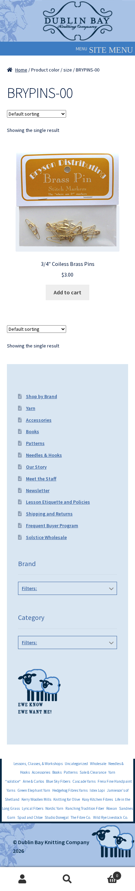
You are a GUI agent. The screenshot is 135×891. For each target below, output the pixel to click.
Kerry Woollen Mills (36, 799)
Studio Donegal (57, 817)
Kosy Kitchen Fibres (97, 799)
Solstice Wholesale (46, 537)
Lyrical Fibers (32, 808)
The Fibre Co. (81, 817)
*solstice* (13, 781)
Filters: (29, 588)
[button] (81, 49)
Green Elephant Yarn (33, 790)
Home (21, 70)
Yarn (30, 408)
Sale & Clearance (93, 772)
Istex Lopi (97, 790)
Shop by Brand (41, 396)
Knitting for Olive (66, 799)
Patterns (35, 443)
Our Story (36, 467)
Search (67, 879)
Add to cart (67, 292)
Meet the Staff (41, 479)
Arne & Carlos (33, 781)
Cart (104, 873)
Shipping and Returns (49, 514)
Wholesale (98, 763)
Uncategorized (76, 763)
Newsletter (38, 490)
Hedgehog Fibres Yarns (70, 790)
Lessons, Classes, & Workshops (38, 763)
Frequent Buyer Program (52, 525)
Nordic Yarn (54, 808)
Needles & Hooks (44, 455)
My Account (22, 879)
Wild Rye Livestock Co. (110, 817)
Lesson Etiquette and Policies (58, 502)
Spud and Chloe (30, 817)
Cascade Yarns (84, 781)
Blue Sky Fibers (58, 781)
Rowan (111, 808)
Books (32, 431)
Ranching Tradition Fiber (84, 808)
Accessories (39, 420)
